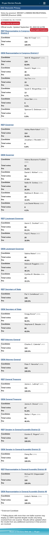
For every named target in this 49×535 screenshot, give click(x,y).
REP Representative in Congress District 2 (15, 32)
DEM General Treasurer (11, 399)
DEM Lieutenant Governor (12, 249)
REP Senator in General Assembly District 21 (20, 430)
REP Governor (7, 125)
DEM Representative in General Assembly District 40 (24, 491)
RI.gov (36, 532)
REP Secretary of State (11, 289)
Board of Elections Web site (20, 532)
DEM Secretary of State (11, 309)
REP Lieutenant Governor (12, 218)
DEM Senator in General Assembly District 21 (21, 449)
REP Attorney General (10, 340)
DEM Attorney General (11, 359)
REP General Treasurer (11, 379)
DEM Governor (7, 155)
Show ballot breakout (39, 30)
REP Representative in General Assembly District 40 (23, 469)
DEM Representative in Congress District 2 (19, 53)
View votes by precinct (10, 23)
